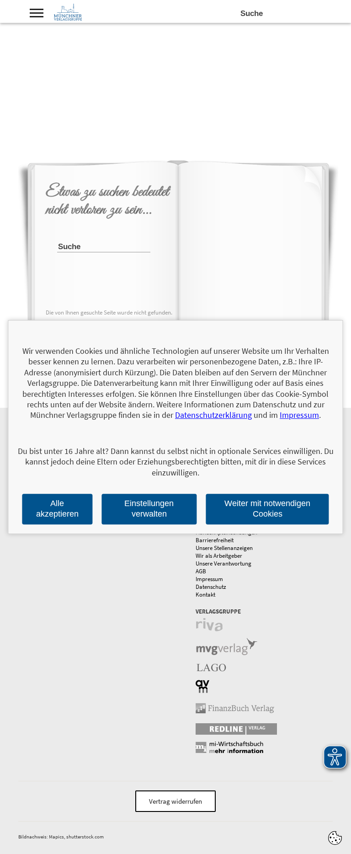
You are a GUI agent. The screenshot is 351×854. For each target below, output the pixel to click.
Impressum (209, 579)
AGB (201, 571)
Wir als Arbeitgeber (219, 556)
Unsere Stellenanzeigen (224, 548)
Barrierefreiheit (215, 540)
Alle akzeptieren (57, 508)
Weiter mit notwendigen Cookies (267, 508)
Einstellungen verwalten (149, 508)
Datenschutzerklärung (213, 415)
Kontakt (205, 594)
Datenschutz (211, 587)
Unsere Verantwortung (223, 563)
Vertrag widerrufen (175, 801)
